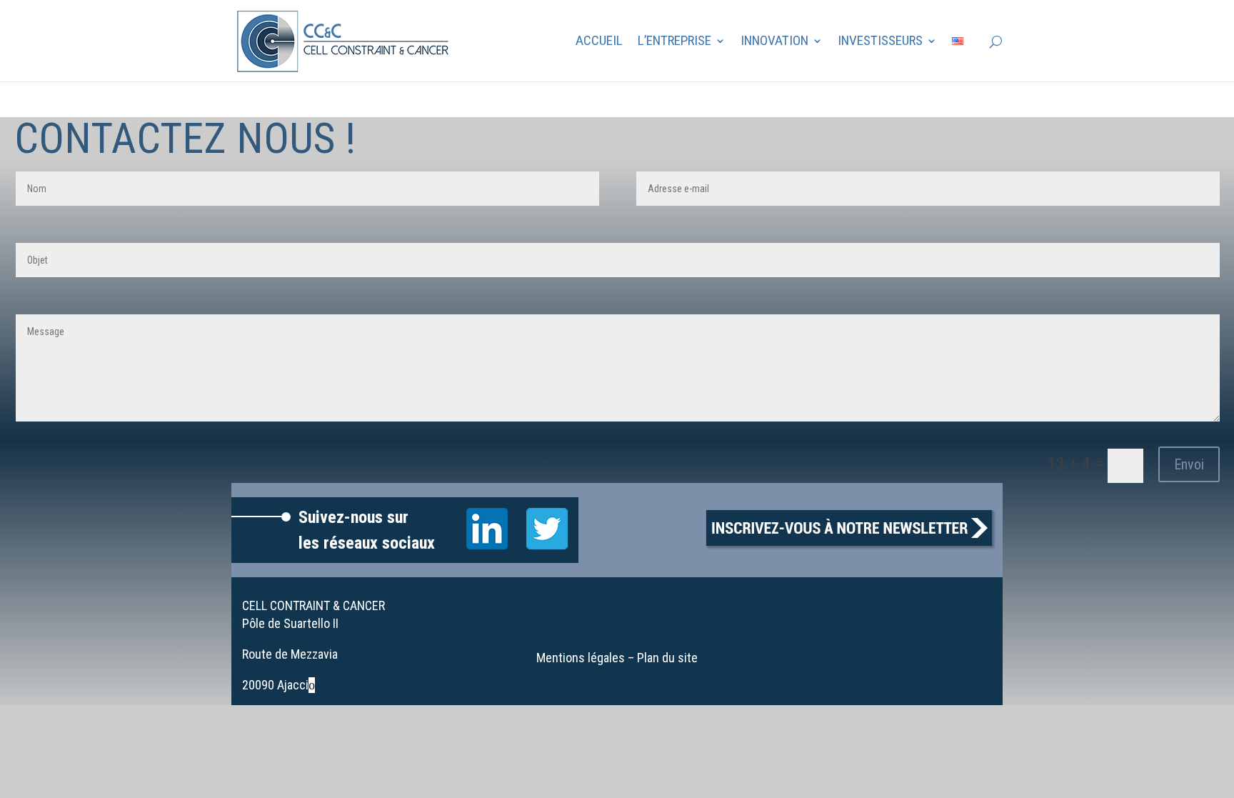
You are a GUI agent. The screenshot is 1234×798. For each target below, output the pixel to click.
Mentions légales (580, 657)
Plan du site (667, 657)
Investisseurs (880, 42)
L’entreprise (674, 42)
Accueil (599, 42)
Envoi (1189, 464)
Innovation (774, 42)
